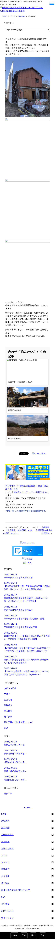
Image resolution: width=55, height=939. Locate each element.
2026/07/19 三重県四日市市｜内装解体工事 (18, 576)
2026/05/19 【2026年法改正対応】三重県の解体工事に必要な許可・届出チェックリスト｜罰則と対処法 (27, 586)
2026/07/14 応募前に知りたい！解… (15, 778)
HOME (5, 16)
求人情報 (8, 711)
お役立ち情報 (10, 688)
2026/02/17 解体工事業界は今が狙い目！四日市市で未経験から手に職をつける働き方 (26, 659)
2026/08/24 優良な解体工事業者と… (15, 752)
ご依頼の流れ (7, 834)
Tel (24, 935)
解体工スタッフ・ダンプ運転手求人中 (31, 492)
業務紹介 (8, 705)
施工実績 (21, 16)
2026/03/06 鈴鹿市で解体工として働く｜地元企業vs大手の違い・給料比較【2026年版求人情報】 (27, 636)
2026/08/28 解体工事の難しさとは (14, 743)
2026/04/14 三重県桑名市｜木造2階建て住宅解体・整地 (24, 617)
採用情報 (5, 841)
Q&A (6, 728)
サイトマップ (7, 918)
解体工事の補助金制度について (18, 722)
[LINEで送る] (39, 453)
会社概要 (5, 904)
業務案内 (5, 821)
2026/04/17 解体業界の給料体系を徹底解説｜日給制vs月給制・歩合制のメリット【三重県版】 (26, 598)
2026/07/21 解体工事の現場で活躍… (15, 769)
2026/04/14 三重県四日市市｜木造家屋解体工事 (20, 626)
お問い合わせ (7, 911)
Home (14, 935)
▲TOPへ (27, 807)
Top (43, 935)
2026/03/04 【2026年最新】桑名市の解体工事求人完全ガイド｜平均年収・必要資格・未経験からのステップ (27, 648)
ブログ (12, 16)
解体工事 (8, 793)
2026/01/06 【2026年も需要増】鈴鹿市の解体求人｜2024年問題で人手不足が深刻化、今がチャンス (26, 671)
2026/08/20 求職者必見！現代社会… (15, 760)
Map (33, 935)
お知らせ (8, 699)
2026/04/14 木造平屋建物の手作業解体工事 (18, 608)
